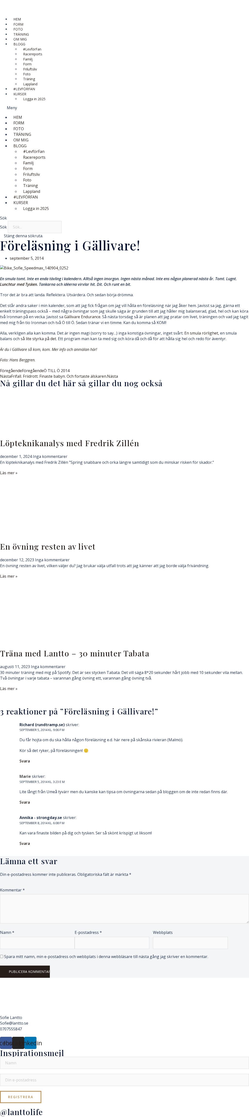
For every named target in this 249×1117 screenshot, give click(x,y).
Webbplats (163, 932)
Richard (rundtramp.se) (42, 724)
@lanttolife (21, 1112)
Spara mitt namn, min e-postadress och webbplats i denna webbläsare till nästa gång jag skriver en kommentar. (106, 956)
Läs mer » (9, 472)
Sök (3, 227)
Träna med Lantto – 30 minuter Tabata (74, 653)
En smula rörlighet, (202, 333)
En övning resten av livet (48, 546)
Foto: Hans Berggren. (18, 360)
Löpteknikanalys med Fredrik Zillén (69, 443)
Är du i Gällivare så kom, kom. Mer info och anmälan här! (48, 349)
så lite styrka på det (38, 338)
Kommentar (12, 890)
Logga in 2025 (34, 99)
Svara (24, 761)
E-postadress (88, 932)
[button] (124, 108)
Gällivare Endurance (82, 316)
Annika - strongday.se (40, 817)
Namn (7, 932)
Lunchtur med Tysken (18, 284)
